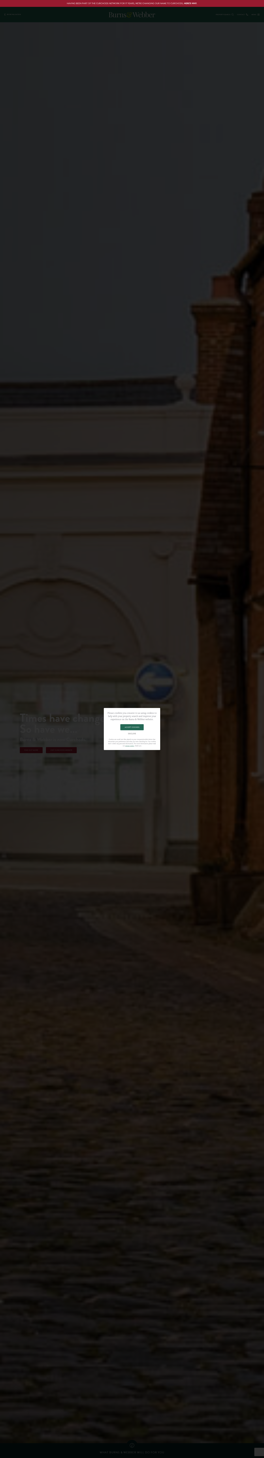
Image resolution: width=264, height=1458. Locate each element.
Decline (132, 733)
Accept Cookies (132, 727)
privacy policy (129, 746)
